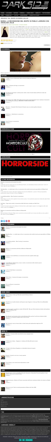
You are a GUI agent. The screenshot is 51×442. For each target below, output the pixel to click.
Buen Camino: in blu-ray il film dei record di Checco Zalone (19, 294)
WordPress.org (3, 406)
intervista (16, 418)
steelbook (20, 421)
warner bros (4, 422)
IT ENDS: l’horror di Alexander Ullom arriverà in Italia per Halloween (21, 78)
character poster (11, 416)
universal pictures (44, 421)
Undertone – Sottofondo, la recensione (15, 114)
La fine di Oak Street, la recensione (14, 270)
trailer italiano (36, 421)
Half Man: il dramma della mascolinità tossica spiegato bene (19, 333)
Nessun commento (23, 24)
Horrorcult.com (7, 129)
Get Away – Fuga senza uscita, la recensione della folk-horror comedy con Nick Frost (20, 203)
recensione (43, 419)
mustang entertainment (13, 419)
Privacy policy (29, 440)
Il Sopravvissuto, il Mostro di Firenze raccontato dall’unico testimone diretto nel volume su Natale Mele (28, 381)
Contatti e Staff (34, 15)
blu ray (35, 415)
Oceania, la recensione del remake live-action (11, 182)
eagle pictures (38, 416)
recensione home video (5, 421)
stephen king (24, 421)
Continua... (47, 45)
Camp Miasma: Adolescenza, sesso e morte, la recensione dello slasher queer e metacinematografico (24, 263)
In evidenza (5, 49)
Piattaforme (46, 13)
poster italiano (35, 419)
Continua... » (8, 79)
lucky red (45, 418)
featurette (43, 416)
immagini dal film (11, 418)
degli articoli (4, 402)
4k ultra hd (8, 415)
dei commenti (4, 404)
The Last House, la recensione (13, 284)
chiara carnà (17, 416)
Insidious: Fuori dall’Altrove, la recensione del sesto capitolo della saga (22, 255)
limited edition (39, 418)
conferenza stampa (25, 416)
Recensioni (16, 24)
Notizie (16, 13)
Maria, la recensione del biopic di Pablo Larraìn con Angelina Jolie (25, 22)
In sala (13, 24)
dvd (33, 416)
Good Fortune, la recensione (12, 121)
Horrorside (23, 15)
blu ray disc (40, 415)
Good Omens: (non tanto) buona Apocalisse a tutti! (17, 362)
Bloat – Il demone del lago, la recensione (15, 85)
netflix (19, 419)
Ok (20, 440)
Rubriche (9, 15)
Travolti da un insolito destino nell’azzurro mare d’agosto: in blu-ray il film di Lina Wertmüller (27, 301)
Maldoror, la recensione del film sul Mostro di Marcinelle (13, 210)
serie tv (17, 421)
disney (30, 416)
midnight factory (5, 419)
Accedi (2, 400)
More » (33, 154)
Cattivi (16, 15)
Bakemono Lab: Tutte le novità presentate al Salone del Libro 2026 (21, 387)
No (23, 440)
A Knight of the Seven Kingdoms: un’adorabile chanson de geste (20, 348)
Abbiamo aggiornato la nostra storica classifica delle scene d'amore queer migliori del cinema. (19, 72)
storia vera (28, 421)
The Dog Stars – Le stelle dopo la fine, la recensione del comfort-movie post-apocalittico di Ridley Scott (24, 189)
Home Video (30, 13)
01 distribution (3, 415)
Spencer (46, 31)
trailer (31, 421)
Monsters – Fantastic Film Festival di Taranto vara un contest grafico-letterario (24, 107)
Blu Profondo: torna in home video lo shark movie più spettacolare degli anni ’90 (24, 323)
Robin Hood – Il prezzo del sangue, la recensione (17, 277)
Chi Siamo (9, 13)
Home (2, 13)
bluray (31, 415)
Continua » (39, 72)
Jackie (27, 29)
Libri (2, 15)
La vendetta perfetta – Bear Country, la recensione (12, 196)
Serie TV (38, 13)
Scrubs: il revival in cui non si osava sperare (16, 355)
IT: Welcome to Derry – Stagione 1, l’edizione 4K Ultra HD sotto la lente (22, 341)
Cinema (22, 13)
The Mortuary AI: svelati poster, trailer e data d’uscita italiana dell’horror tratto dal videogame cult (26, 93)
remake (11, 421)
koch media (34, 418)
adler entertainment (13, 415)
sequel (14, 421)
